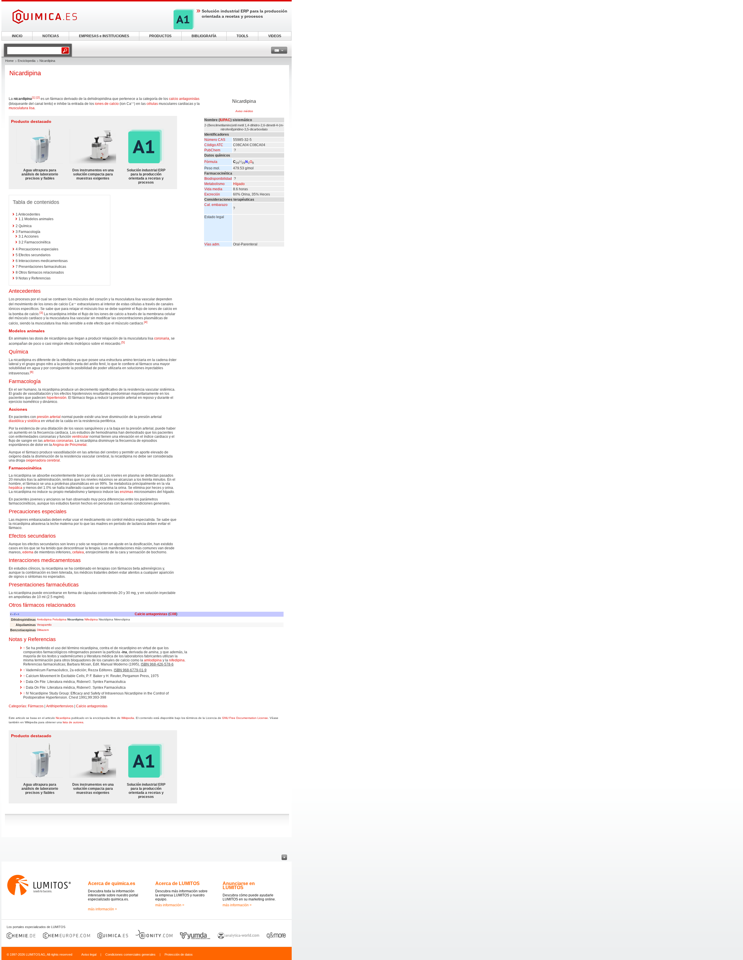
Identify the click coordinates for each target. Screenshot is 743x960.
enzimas (126, 492)
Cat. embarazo (216, 205)
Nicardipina (63, 717)
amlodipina (153, 660)
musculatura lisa (22, 108)
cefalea (78, 552)
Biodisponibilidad (218, 179)
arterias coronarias (58, 441)
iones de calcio (107, 104)
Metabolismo (214, 184)
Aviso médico (244, 111)
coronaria (161, 338)
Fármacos (36, 706)
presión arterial (49, 417)
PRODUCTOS (160, 36)
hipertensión (56, 398)
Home (9, 60)
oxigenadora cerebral (43, 460)
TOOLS (242, 36)
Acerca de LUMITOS (177, 883)
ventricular (80, 437)
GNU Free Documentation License (245, 717)
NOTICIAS (50, 36)
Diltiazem (43, 629)
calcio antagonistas (184, 99)
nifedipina (177, 660)
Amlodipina (44, 619)
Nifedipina (91, 619)
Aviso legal (88, 954)
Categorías (17, 706)
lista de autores (73, 722)
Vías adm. (212, 244)
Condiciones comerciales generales (130, 954)
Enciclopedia (26, 60)
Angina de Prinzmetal (69, 445)
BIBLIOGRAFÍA (204, 36)
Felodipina (59, 619)
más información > (102, 909)
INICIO (17, 36)
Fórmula (210, 162)
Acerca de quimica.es (111, 883)
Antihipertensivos (59, 706)
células (152, 104)
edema (27, 552)
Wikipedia (127, 717)
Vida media (213, 189)
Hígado (239, 184)
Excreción (212, 194)
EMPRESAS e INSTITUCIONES (104, 36)
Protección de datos (179, 954)
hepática (15, 488)
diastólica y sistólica (24, 421)
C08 (172, 614)
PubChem (212, 150)
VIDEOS (274, 36)
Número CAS (214, 140)
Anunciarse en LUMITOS (239, 885)
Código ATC (213, 145)
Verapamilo (44, 624)
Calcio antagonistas (151, 614)
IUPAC (225, 120)
